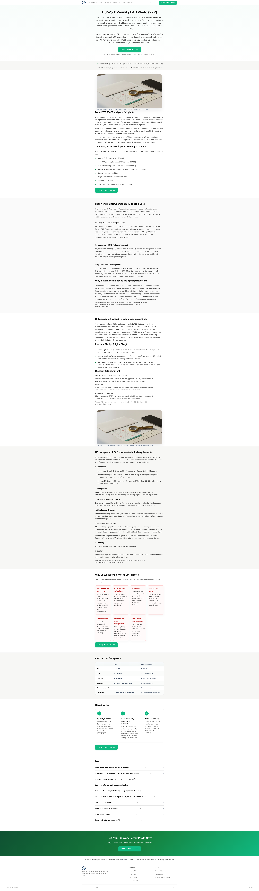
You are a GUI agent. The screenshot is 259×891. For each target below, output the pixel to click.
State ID (132, 859)
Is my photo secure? (116, 814)
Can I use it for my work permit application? (120, 785)
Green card (111, 859)
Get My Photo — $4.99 (129, 49)
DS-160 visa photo (151, 137)
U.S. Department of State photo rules (119, 457)
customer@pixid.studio (102, 306)
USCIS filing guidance (117, 340)
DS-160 (146, 43)
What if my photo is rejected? (118, 808)
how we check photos (109, 367)
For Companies (128, 3)
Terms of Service (160, 871)
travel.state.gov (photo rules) (109, 26)
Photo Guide (117, 3)
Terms (251, 887)
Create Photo (134, 871)
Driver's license (141, 859)
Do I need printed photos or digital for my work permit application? (125, 797)
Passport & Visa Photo (95, 3)
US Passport (134, 43)
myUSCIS (113, 324)
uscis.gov (124, 234)
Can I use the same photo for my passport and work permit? (124, 791)
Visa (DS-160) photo (137, 402)
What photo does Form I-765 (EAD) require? (120, 767)
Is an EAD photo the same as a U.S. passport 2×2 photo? (123, 773)
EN (150, 2)
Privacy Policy (159, 874)
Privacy (96, 887)
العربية (154, 2)
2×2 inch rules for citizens (120, 291)
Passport (104, 859)
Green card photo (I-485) (121, 402)
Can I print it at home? (116, 802)
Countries (108, 3)
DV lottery (161, 859)
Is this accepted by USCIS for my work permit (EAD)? (122, 779)
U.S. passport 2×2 (106, 402)
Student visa (169, 859)
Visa (117, 859)
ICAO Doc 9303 (138, 288)
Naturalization (151, 859)
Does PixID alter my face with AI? (118, 820)
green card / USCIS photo (126, 137)
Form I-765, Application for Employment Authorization (127, 117)
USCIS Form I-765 (131, 26)
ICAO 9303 (157, 460)
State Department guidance (129, 362)
